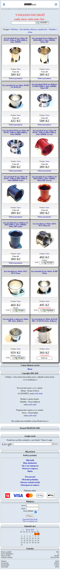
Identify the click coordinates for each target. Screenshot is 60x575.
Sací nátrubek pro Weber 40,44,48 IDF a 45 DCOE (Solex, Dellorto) (44, 320)
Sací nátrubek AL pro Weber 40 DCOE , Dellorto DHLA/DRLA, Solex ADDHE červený (44, 132)
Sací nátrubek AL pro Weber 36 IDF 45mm (44, 272)
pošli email (38, 393)
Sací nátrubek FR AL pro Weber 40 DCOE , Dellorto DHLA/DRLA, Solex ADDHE (16, 132)
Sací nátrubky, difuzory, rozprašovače (33, 29)
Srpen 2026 (30, 530)
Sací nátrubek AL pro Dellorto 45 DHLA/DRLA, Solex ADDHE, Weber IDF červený (44, 178)
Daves (19, 69)
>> (37, 530)
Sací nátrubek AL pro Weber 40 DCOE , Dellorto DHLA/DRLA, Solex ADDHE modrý (15, 178)
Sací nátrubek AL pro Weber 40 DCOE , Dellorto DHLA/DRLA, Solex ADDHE (15, 40)
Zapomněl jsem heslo (30, 519)
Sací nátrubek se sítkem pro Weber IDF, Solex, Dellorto (15, 320)
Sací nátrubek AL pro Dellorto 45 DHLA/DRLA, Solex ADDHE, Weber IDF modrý (15, 224)
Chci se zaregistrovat (30, 521)
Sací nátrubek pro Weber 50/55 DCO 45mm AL (44, 224)
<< (23, 530)
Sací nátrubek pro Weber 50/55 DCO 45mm (15, 272)
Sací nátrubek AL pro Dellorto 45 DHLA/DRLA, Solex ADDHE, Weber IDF (44, 40)
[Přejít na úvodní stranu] (30, 4)
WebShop (14, 29)
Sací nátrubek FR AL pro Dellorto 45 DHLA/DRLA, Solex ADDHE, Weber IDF (44, 86)
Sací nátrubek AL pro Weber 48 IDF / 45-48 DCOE (15, 86)
